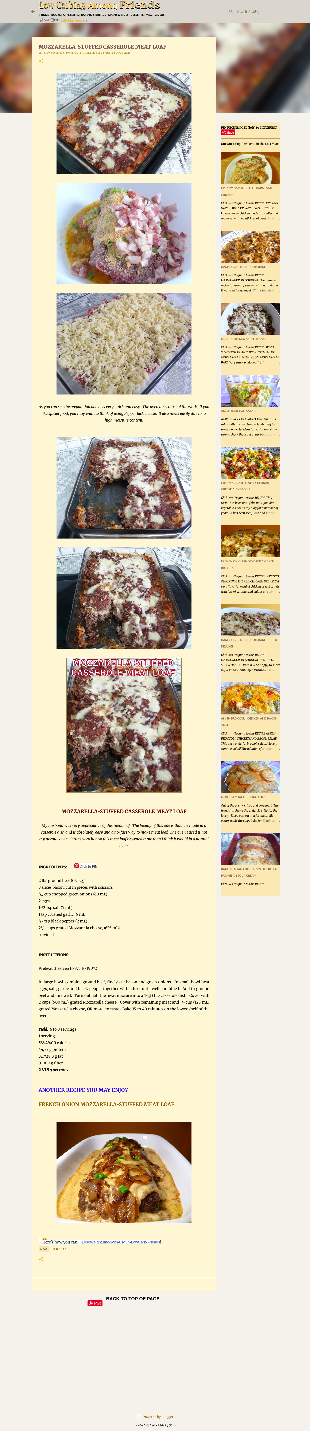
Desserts (137, 15)
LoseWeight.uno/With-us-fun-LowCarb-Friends (121, 1242)
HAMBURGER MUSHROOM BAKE (243, 267)
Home (45, 15)
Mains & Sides (118, 15)
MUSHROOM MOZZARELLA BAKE (243, 339)
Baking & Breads (93, 15)
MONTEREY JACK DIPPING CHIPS (243, 797)
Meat (43, 1249)
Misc (149, 15)
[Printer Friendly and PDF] (49, 21)
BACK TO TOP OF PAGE (133, 1298)
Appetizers (71, 15)
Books (56, 15)
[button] (41, 61)
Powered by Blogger (157, 1416)
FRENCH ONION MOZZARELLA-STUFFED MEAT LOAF (107, 1104)
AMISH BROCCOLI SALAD (238, 411)
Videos (159, 15)
